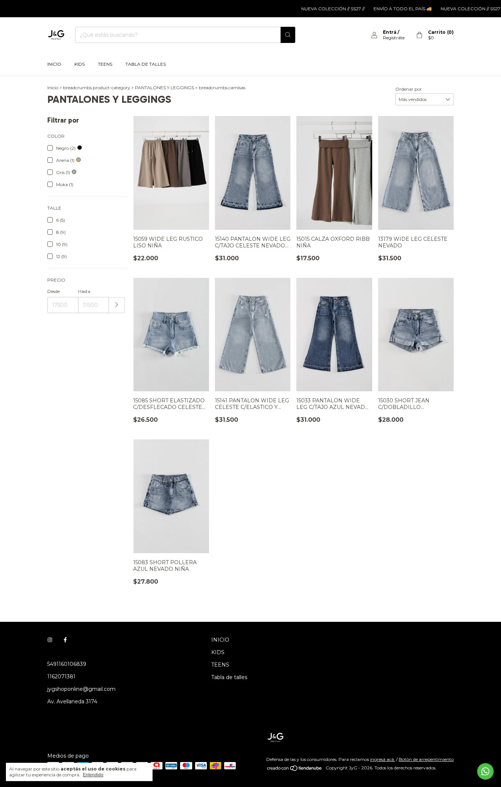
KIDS (79, 64)
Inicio (52, 87)
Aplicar (117, 305)
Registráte (394, 37)
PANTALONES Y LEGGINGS (164, 87)
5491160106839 (66, 664)
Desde (53, 291)
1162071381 (61, 676)
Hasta (84, 291)
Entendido (93, 774)
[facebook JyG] (65, 640)
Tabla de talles (145, 64)
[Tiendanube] (294, 769)
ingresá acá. (382, 759)
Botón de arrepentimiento (426, 759)
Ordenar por (408, 89)
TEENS (105, 64)
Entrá (389, 32)
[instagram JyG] (49, 640)
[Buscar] (288, 35)
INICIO (54, 64)
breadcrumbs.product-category (96, 87)
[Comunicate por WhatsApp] (485, 771)
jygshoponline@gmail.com (81, 689)
